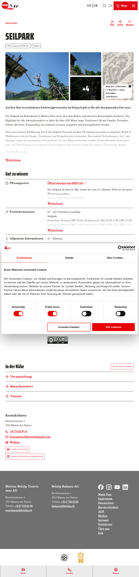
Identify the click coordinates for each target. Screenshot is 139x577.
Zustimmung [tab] (24, 257)
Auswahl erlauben (69, 327)
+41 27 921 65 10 (69, 502)
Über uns (104, 529)
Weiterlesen (13, 160)
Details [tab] (69, 257)
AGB (101, 511)
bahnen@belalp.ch (63, 506)
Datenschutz (106, 503)
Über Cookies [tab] (115, 257)
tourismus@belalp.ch (18, 510)
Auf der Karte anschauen (122, 366)
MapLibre (110, 86)
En (89, 6)
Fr (96, 6)
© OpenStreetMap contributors (115, 93)
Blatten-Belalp (11, 23)
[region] (118, 76)
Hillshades (121, 86)
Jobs (100, 533)
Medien (102, 516)
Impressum (105, 499)
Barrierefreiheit (108, 507)
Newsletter (105, 524)
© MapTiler (112, 89)
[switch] (52, 313)
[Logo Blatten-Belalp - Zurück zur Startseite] (9, 6)
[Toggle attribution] (130, 86)
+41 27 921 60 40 (24, 506)
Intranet (103, 520)
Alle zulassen (113, 327)
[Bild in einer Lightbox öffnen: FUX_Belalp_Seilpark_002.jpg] (37, 76)
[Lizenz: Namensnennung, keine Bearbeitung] (57, 343)
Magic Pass (105, 494)
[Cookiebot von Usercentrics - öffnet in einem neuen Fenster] (120, 248)
